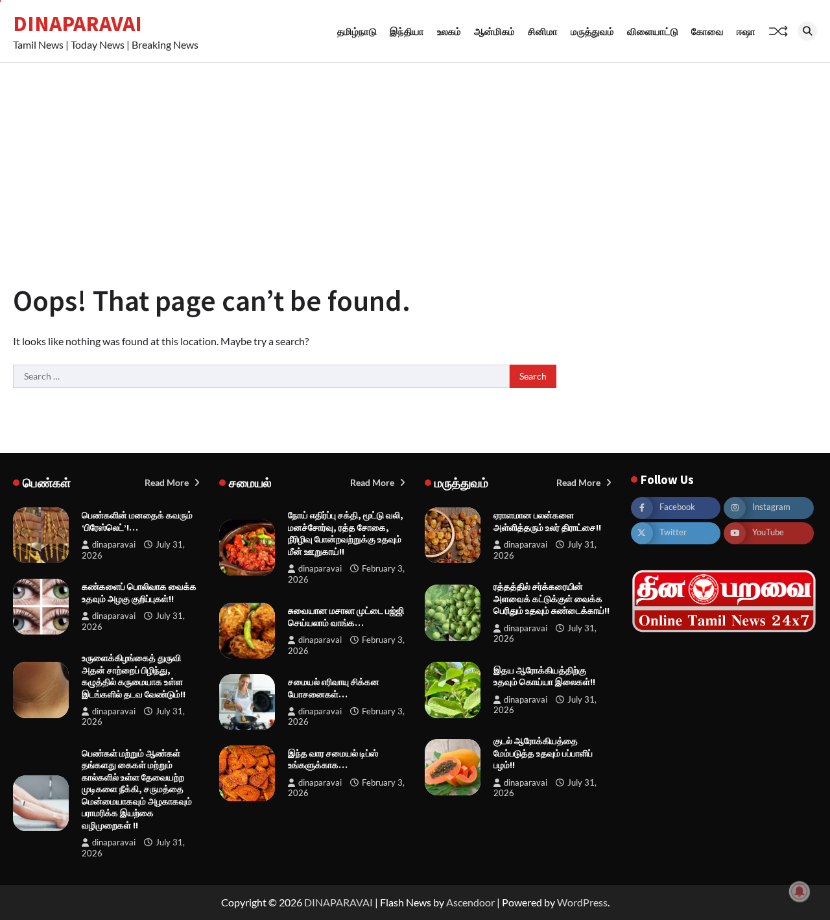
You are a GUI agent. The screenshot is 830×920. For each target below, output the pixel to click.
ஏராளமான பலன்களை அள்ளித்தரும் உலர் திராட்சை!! (547, 521)
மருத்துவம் (592, 31)
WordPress (582, 902)
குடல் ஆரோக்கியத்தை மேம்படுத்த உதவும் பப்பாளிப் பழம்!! (543, 753)
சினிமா (543, 31)
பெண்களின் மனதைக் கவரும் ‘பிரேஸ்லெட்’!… (137, 521)
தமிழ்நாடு (357, 31)
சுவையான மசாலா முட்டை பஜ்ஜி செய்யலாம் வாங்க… (346, 617)
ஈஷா (746, 31)
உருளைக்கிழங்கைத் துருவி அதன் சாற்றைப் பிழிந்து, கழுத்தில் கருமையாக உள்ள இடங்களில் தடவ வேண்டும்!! (133, 676)
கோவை (707, 31)
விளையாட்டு (652, 31)
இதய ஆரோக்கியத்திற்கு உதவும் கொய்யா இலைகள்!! (544, 676)
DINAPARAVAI (77, 23)
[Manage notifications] (799, 891)
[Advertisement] (415, 160)
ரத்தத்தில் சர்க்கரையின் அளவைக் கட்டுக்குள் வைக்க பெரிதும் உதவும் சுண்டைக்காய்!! (551, 598)
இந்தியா (407, 31)
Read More (168, 482)
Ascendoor (470, 902)
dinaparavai (114, 545)
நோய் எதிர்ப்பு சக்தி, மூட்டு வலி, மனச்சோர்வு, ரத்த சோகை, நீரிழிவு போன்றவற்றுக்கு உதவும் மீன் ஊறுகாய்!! (345, 533)
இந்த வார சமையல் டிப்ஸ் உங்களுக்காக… (333, 759)
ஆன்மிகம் (494, 31)
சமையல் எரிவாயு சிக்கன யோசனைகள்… (333, 688)
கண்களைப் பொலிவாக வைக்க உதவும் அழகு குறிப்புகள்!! (139, 593)
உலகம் (449, 31)
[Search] (807, 31)
